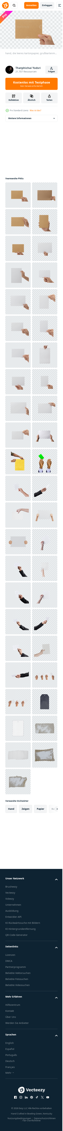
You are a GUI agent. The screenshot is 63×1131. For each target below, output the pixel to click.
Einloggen (47, 5)
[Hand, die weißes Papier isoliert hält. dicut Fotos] (18, 780)
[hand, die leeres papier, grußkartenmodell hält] (18, 327)
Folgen (51, 71)
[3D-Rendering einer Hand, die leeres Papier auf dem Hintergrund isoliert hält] (18, 860)
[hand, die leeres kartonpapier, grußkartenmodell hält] (18, 193)
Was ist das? (35, 110)
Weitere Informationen (19, 116)
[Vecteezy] (5, 5)
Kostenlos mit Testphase (31, 83)
